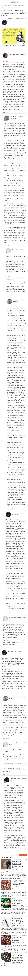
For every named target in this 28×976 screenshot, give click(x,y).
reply (4, 112)
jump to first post (15, 855)
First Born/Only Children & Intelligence (16, 939)
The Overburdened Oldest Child (18, 883)
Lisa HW (12, 116)
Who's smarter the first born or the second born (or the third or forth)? (18, 921)
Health (13, 898)
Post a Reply (23, 855)
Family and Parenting (17, 859)
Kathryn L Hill (12, 54)
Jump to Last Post (11, 18)
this (13, 55)
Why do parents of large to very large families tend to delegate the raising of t (18, 864)
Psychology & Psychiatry (18, 935)
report (7, 112)
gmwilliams (10, 21)
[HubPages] (14, 2)
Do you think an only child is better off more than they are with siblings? (17, 958)
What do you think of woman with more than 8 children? (18, 902)
